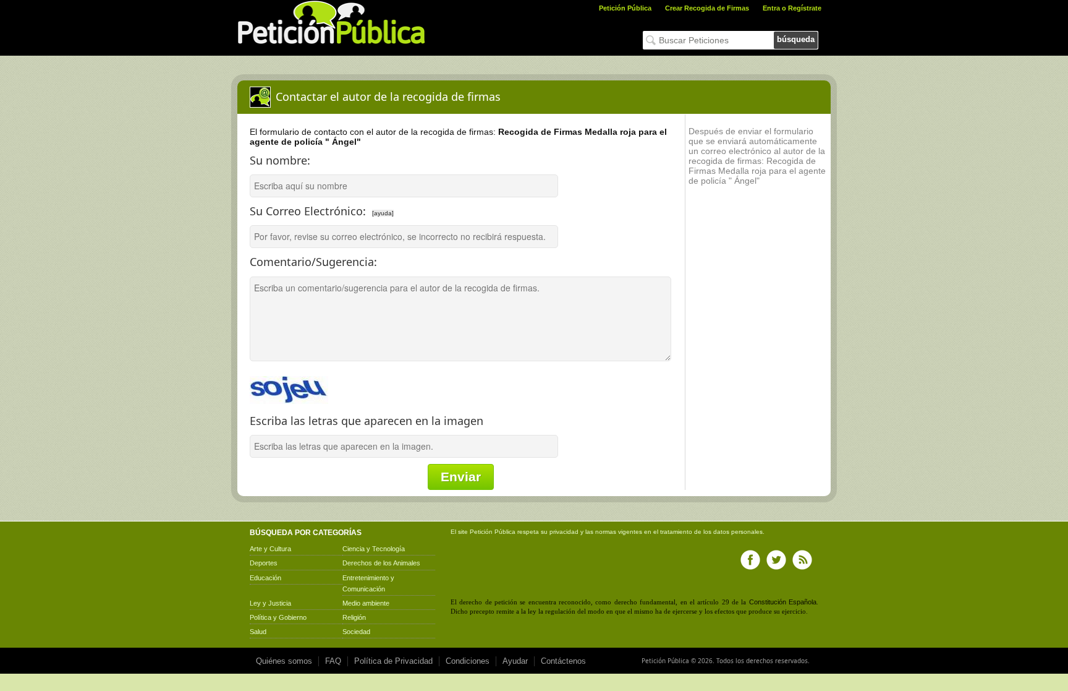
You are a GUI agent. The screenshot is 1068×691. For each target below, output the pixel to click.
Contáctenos (563, 661)
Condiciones (468, 661)
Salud (258, 631)
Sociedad (356, 631)
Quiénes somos (284, 661)
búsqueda (796, 39)
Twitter (776, 560)
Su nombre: (280, 160)
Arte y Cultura (270, 548)
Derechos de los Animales (381, 563)
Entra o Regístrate (792, 8)
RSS (802, 560)
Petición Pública (625, 8)
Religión (354, 617)
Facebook (750, 560)
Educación (265, 578)
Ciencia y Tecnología (373, 548)
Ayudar (515, 661)
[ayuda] (383, 213)
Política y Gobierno (278, 617)
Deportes (264, 563)
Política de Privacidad (393, 661)
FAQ (333, 661)
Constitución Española (782, 602)
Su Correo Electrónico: (367, 207)
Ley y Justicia (270, 603)
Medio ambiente (365, 603)
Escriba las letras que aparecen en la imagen (366, 420)
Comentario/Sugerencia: (313, 261)
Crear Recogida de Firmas (707, 8)
